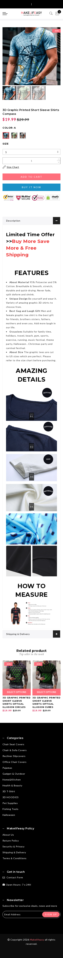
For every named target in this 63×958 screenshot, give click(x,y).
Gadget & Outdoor (14, 773)
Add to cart (31, 176)
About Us (8, 834)
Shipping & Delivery (18, 634)
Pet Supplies (10, 803)
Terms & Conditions (15, 858)
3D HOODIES (11, 797)
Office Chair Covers (15, 761)
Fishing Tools (10, 809)
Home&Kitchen (12, 779)
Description (13, 220)
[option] (31, 56)
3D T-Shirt (9, 791)
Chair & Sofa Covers (15, 750)
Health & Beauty (12, 785)
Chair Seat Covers (13, 744)
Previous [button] (8, 58)
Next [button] (50, 58)
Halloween (9, 814)
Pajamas (7, 767)
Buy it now (31, 187)
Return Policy (11, 840)
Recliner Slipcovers (14, 756)
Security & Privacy (14, 846)
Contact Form (15, 877)
